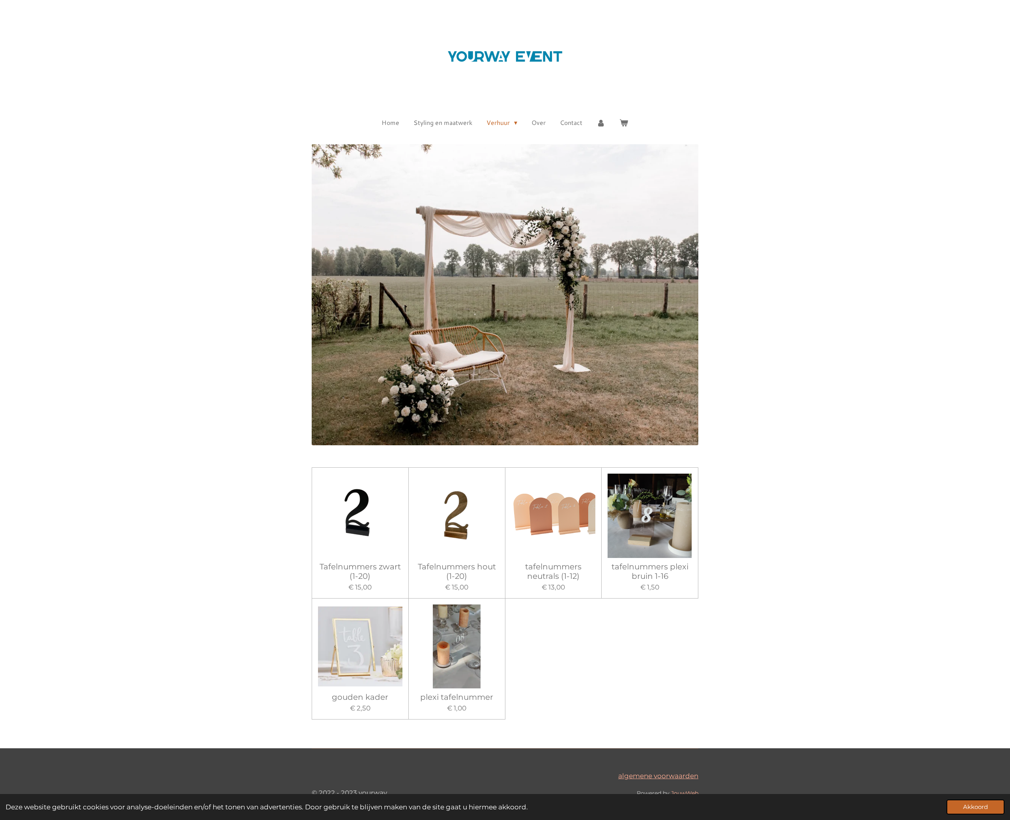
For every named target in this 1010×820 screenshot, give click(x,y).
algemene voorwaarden (658, 776)
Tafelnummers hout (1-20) (457, 571)
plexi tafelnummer (456, 697)
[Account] (600, 122)
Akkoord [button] (975, 807)
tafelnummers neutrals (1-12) (553, 571)
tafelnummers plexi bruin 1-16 (650, 571)
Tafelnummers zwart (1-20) (360, 571)
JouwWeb (684, 793)
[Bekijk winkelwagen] (623, 122)
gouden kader (360, 697)
